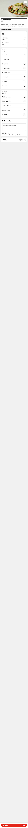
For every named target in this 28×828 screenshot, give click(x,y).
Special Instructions (6, 121)
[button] (14, 8)
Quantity (4, 139)
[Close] (25, 2)
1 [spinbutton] (22, 139)
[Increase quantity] (25, 140)
